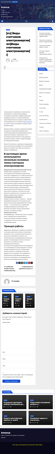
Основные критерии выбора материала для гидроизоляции (45, 35)
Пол (40, 96)
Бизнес (41, 73)
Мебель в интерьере (44, 92)
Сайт (4, 365)
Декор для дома (43, 77)
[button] (50, 21)
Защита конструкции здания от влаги (13, 419)
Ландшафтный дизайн (45, 89)
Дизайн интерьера (44, 81)
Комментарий (6, 322)
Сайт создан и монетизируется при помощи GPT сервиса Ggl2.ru (27, 444)
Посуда (41, 100)
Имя (4, 352)
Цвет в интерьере (44, 131)
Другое (41, 85)
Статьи (41, 111)
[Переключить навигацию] (26, 21)
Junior (14, 59)
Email (4, 359)
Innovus (5, 7)
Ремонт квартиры (44, 104)
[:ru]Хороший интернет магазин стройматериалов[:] (9, 268)
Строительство (43, 119)
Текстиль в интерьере (45, 123)
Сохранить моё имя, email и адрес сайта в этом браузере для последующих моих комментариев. (18, 376)
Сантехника (42, 108)
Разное (8, 29)
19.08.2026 (7, 406)
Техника (41, 127)
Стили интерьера (44, 115)
